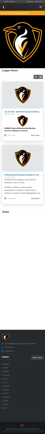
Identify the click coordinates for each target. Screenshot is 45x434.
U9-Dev (6, 371)
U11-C (5, 382)
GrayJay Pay (28, 431)
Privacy (41, 431)
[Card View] (36, 77)
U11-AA (6, 375)
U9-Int (5, 368)
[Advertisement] (22, 244)
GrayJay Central (19, 431)
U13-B (5, 390)
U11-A (5, 379)
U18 (5, 408)
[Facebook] (22, 425)
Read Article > (36, 135)
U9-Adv (6, 364)
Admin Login (38, 1)
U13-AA (6, 386)
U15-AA (6, 397)
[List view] (40, 77)
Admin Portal (37, 357)
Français (30, 1)
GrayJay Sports (9, 1)
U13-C (5, 393)
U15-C (5, 404)
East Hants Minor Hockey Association (15, 13)
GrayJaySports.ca (7, 431)
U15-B (5, 401)
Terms (35, 431)
